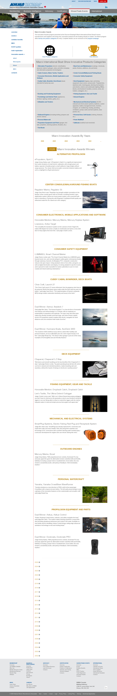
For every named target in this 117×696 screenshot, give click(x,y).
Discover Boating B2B (84, 1)
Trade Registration (17, 50)
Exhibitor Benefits (17, 39)
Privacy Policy (62, 693)
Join (15, 666)
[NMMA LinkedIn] (106, 7)
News (95, 1)
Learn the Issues (47, 668)
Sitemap (79, 693)
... (100, 141)
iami (15, 65)
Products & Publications (66, 668)
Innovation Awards (17, 54)
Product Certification (65, 666)
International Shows (98, 668)
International (97, 11)
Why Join (12, 668)
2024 (66, 141)
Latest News (13, 684)
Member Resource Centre (16, 669)
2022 (89, 141)
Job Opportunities (30, 687)
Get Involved (29, 672)
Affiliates (12, 674)
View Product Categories (49, 57)
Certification (62, 11)
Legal (56, 693)
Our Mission (29, 684)
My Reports (29, 675)
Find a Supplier (97, 669)
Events (13, 36)
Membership (15, 11)
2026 (42, 141)
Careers (45, 693)
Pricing (28, 674)
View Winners (94, 57)
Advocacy (49, 11)
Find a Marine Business (49, 666)
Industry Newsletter (14, 686)
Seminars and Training (65, 669)
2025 (54, 141)
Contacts (14, 73)
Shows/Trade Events (79, 11)
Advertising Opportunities (89, 693)
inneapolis (17, 61)
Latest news (29, 669)
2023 (78, 141)
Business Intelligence (32, 11)
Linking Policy (71, 693)
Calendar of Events (98, 666)
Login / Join (103, 1)
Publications (29, 667)
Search (28, 677)
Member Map (13, 673)
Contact (51, 693)
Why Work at (31, 686)
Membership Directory (15, 671)
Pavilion (16, 47)
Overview (14, 32)
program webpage (93, 38)
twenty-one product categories (47, 38)
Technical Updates (64, 671)
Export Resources (97, 671)
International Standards (99, 673)
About (73, 1)
